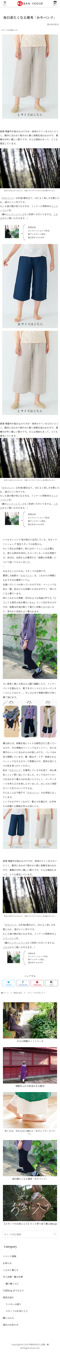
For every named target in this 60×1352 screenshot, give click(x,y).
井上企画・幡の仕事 (13, 1276)
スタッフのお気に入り (9, 30)
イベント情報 (9, 1256)
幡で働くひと (12, 1283)
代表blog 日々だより (13, 1290)
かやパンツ (7, 198)
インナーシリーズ (15, 214)
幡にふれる (8, 1317)
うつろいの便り (13, 1304)
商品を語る (8, 1297)
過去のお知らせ (10, 1324)
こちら (6, 947)
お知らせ (7, 1263)
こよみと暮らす (10, 1270)
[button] (54, 1234)
